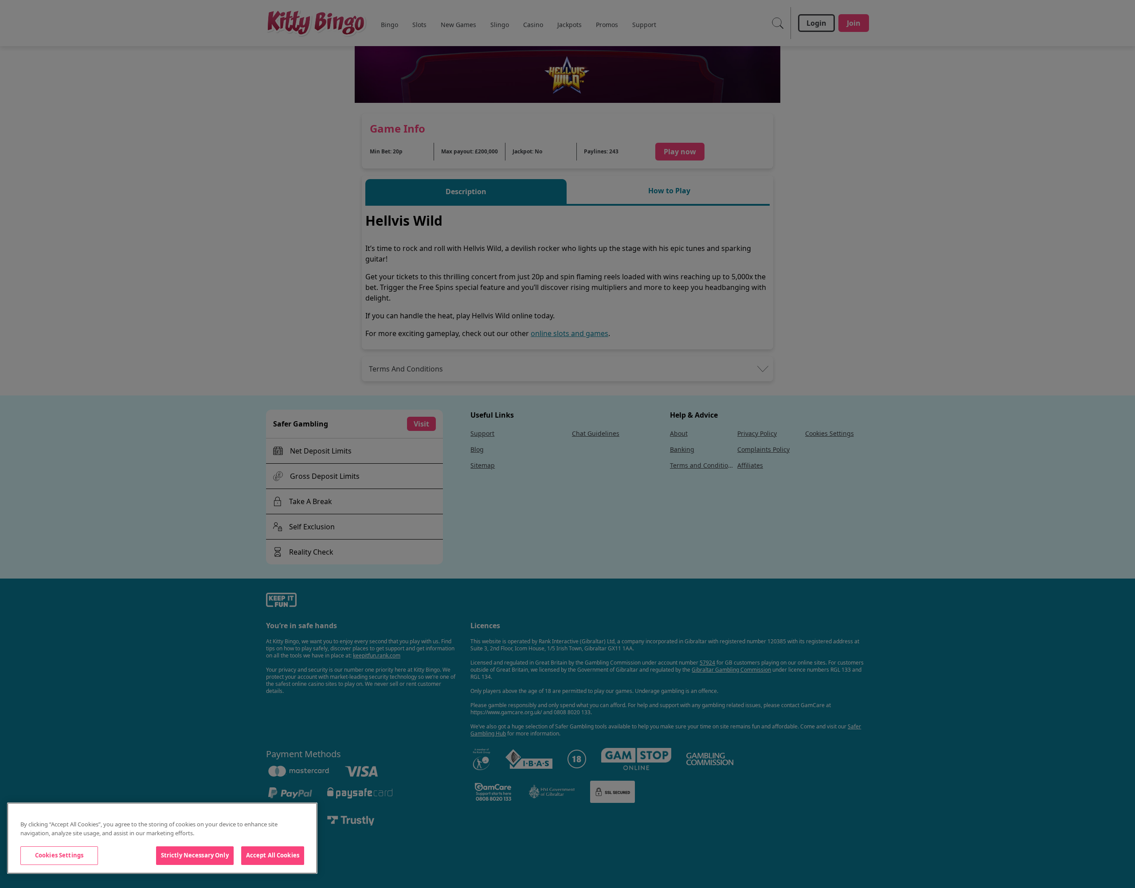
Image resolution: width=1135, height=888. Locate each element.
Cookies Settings (59, 855)
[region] (162, 838)
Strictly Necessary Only (195, 855)
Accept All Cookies (272, 855)
